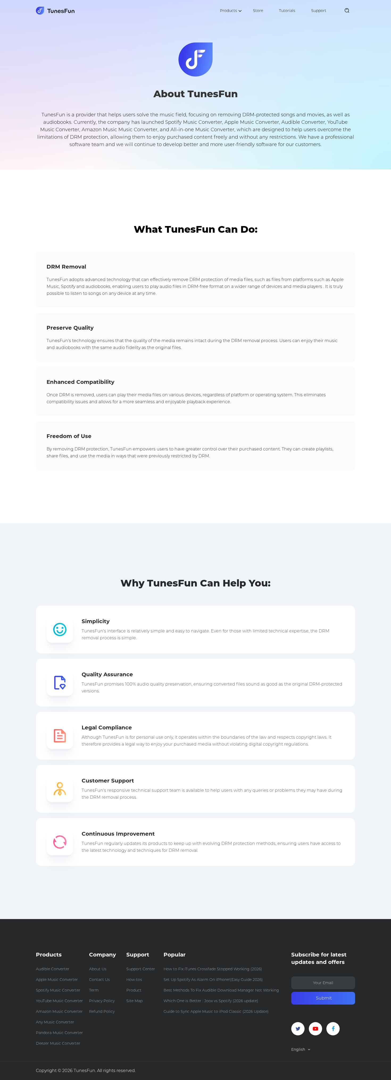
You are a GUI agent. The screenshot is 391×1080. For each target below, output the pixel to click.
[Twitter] (298, 1028)
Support (318, 10)
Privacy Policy (102, 1000)
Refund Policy (102, 1011)
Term (94, 990)
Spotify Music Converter (58, 990)
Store (258, 10)
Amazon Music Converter (59, 1011)
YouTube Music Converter (59, 1000)
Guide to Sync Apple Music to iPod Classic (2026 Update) (216, 1011)
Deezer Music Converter (58, 1043)
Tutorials (287, 10)
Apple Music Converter (57, 979)
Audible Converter (52, 969)
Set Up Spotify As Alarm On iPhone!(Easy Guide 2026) (213, 979)
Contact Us (99, 979)
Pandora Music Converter (59, 1032)
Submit (324, 998)
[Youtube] (315, 1028)
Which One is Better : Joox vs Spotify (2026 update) (211, 1000)
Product (134, 990)
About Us (97, 969)
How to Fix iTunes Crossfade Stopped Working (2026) (213, 969)
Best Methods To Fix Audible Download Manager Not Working (221, 990)
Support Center (140, 969)
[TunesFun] (55, 10)
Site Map (134, 1000)
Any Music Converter (55, 1022)
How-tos (134, 979)
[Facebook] (333, 1028)
